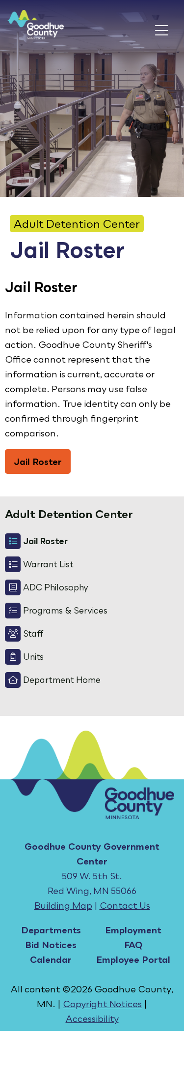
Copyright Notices (102, 1003)
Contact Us (125, 905)
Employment (133, 929)
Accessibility (92, 1018)
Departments (51, 929)
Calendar (51, 959)
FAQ (133, 944)
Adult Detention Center (77, 223)
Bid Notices (51, 944)
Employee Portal (133, 959)
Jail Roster (38, 461)
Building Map (63, 905)
